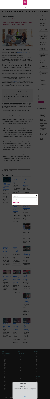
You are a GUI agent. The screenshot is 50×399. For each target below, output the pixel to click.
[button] (35, 384)
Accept (25, 396)
